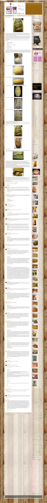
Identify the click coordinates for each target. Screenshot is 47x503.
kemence (33, 418)
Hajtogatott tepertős (36, 131)
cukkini (33, 395)
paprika (40, 437)
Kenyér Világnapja (39, 419)
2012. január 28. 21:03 (9, 318)
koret (39, 423)
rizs (41, 442)
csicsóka (37, 396)
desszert (33, 398)
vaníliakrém (38, 453)
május (34, 122)
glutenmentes (34, 407)
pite (37, 440)
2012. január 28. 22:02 (9, 327)
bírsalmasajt (36, 392)
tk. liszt (34, 451)
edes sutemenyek (39, 399)
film (40, 404)
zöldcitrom (37, 455)
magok (39, 429)
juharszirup (34, 414)
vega (40, 453)
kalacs (36, 415)
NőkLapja (38, 435)
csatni (40, 395)
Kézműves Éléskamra (37, 421)
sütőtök (39, 447)
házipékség (36, 412)
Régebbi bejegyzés (28, 413)
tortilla (41, 451)
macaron (37, 429)
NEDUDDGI (8, 292)
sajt (41, 443)
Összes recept (34, 16)
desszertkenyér (37, 398)
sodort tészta (35, 445)
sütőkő (37, 447)
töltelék (37, 452)
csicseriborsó (33, 396)
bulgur (33, 394)
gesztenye (41, 406)
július (34, 120)
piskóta (33, 440)
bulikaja (36, 394)
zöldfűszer (40, 455)
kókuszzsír (33, 423)
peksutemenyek (35, 438)
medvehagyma (34, 432)
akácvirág (35, 388)
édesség (33, 401)
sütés (39, 446)
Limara (8, 203)
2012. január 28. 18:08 (9, 241)
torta (38, 451)
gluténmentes (40, 407)
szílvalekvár (37, 448)
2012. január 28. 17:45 (9, 230)
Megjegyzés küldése (8, 410)
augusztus (35, 119)
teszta (35, 450)
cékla (38, 394)
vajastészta (33, 453)
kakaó (41, 414)
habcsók (40, 409)
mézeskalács (39, 433)
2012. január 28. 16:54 (9, 201)
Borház (39, 393)
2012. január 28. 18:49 (9, 279)
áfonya (33, 388)
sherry (33, 445)
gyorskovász (33, 408)
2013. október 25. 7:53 (9, 409)
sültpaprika (37, 446)
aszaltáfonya (37, 390)
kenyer (38, 418)
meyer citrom (33, 433)
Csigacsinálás (35, 128)
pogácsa (39, 440)
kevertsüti (33, 421)
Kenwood (36, 418)
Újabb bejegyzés (7, 413)
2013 (33, 114)
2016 (33, 111)
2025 (33, 103)
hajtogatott (33, 411)
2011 (33, 140)
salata (34, 444)
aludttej (37, 388)
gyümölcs (33, 409)
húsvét (39, 413)
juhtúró (36, 414)
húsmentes (37, 413)
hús (39, 412)
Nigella (35, 435)
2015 (33, 112)
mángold (33, 431)
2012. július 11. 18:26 (9, 397)
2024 (33, 104)
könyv (33, 425)
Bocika (8, 350)
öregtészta (38, 436)
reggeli (33, 442)
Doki (7, 399)
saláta (36, 444)
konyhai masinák (36, 423)
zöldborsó (34, 455)
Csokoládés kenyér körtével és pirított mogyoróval (37, 135)
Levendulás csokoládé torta (37, 130)
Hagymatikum (33, 410)
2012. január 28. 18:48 (9, 264)
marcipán (38, 431)
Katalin (8, 360)
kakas (34, 415)
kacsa (38, 414)
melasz (37, 432)
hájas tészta (37, 410)
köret (38, 425)
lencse (41, 427)
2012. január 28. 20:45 (9, 310)
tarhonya (40, 449)
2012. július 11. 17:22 (9, 392)
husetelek (33, 413)
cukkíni (35, 395)
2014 (33, 113)
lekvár (35, 427)
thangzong (41, 450)
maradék (35, 431)
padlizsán (34, 437)
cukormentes (38, 395)
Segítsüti (39, 444)
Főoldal (18, 413)
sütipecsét (35, 447)
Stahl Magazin (33, 446)
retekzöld (36, 442)
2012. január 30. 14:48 (9, 386)
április (34, 123)
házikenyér (33, 412)
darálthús (39, 397)
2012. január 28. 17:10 (9, 210)
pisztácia (35, 440)
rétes (37, 442)
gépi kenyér (37, 406)
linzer (35, 429)
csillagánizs (40, 396)
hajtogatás (40, 410)
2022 (33, 106)
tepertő (33, 450)
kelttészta (37, 417)
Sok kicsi (38, 445)
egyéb (35, 402)
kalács (39, 415)
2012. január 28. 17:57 (9, 234)
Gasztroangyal (33, 406)
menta (40, 432)
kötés (40, 425)
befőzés (34, 391)
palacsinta (37, 437)
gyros (40, 408)
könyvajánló (36, 425)
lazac (33, 427)
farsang (34, 404)
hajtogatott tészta (37, 411)
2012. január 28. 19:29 (9, 299)
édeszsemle (37, 401)
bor (37, 393)
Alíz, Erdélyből (8, 212)
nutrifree (40, 435)
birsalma (33, 392)
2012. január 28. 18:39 (9, 254)
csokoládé (35, 397)
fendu (36, 404)
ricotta (39, 442)
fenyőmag (39, 404)
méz (36, 433)
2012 (33, 115)
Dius (7, 312)
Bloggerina (40, 392)
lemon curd (38, 427)
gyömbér (37, 408)
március (35, 124)
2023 (33, 105)
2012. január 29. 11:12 (9, 348)
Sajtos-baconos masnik (36, 129)
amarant (40, 388)
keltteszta (33, 417)
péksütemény (34, 439)
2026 (33, 102)
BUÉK (41, 393)
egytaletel (39, 402)
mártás (41, 431)
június (34, 121)
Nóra (7, 186)
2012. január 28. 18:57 (9, 290)
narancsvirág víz (34, 434)
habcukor (37, 409)
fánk (32, 404)
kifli (40, 421)
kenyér (33, 419)
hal (40, 411)
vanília (36, 453)
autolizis (40, 390)
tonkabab (37, 451)
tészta (37, 450)
